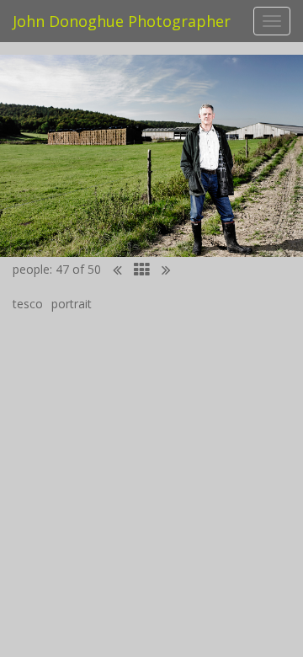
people (31, 269)
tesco (28, 304)
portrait (71, 304)
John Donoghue (122, 21)
